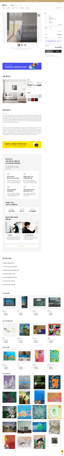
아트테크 (16, 5)
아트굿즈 (20, 5)
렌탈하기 (57, 51)
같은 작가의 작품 (5, 293)
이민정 (50, 16)
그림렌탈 (12, 5)
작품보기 (3, 7)
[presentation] (28, 89)
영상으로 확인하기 (21, 246)
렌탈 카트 (49, 51)
